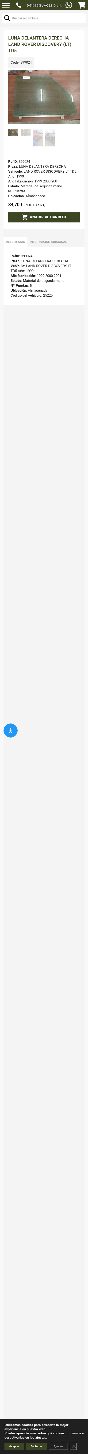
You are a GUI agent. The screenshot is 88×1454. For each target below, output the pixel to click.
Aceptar (14, 1446)
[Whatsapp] (69, 5)
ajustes (40, 1438)
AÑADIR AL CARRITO (48, 217)
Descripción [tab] (15, 242)
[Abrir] (6, 5)
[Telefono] (19, 5)
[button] (73, 77)
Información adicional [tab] (48, 242)
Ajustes (58, 1446)
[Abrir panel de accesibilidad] (11, 730)
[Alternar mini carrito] (82, 5)
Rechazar (36, 1446)
